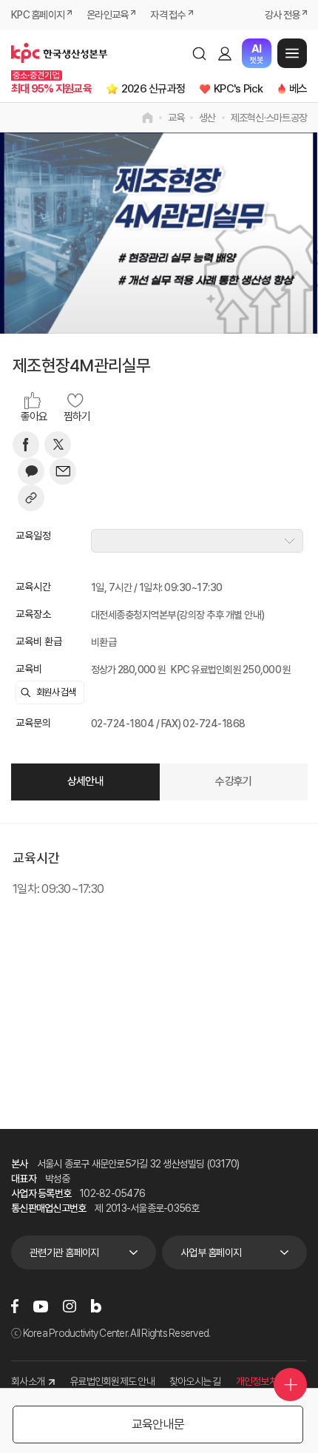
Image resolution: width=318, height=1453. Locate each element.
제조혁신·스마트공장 (269, 118)
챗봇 (256, 53)
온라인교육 (107, 15)
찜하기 (77, 416)
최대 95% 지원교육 (51, 88)
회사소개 (27, 1381)
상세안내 (85, 781)
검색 (199, 53)
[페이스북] (26, 444)
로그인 (225, 53)
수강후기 (233, 781)
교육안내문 (158, 1424)
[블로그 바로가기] (96, 1306)
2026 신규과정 (153, 88)
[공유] (31, 498)
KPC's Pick (238, 88)
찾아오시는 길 (195, 1381)
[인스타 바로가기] (69, 1306)
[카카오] (31, 471)
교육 (176, 118)
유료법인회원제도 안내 (112, 1381)
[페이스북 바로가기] (14, 1306)
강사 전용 (282, 15)
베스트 (303, 88)
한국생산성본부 (59, 53)
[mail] (63, 471)
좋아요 (34, 416)
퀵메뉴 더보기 (290, 1384)
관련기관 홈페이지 (64, 1252)
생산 (207, 118)
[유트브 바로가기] (40, 1306)
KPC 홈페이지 (37, 15)
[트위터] (57, 444)
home (147, 118)
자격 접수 (167, 15)
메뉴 (292, 53)
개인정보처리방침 (269, 1381)
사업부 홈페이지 (210, 1252)
